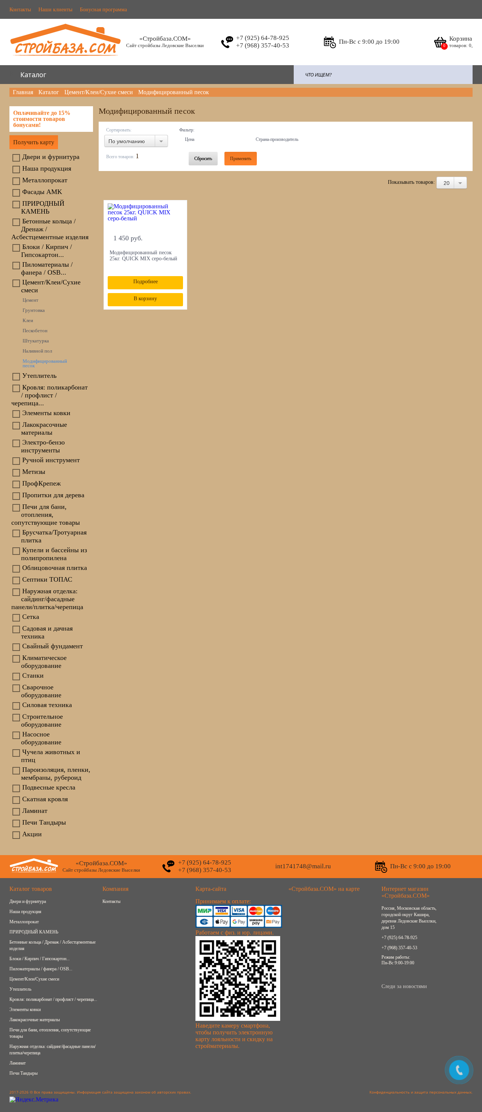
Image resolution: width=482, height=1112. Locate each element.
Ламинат (34, 810)
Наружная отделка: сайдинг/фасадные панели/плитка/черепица (47, 599)
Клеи (28, 320)
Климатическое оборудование (44, 661)
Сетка (30, 616)
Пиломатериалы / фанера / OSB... (47, 268)
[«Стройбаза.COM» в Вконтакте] (385, 977)
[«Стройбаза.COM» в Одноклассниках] (404, 977)
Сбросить (203, 158)
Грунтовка (34, 310)
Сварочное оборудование (41, 691)
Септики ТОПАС (47, 579)
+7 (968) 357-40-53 (399, 947)
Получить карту (33, 142)
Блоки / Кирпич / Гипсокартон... (46, 250)
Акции (32, 834)
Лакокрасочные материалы (44, 428)
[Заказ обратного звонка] (226, 42)
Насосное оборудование (41, 738)
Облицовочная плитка (54, 567)
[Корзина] (439, 42)
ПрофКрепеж (41, 483)
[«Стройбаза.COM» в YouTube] (440, 977)
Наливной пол (37, 351)
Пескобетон (35, 330)
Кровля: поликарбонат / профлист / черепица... (49, 395)
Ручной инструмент (51, 460)
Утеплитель (39, 375)
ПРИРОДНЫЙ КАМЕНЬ (42, 207)
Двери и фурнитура (50, 156)
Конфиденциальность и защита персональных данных (420, 1092)
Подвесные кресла (48, 787)
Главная (23, 92)
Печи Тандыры (44, 822)
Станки (33, 675)
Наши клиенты (55, 9)
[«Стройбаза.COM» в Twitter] (422, 977)
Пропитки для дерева (53, 495)
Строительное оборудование (42, 720)
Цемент (30, 300)
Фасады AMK (42, 192)
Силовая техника (47, 705)
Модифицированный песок (45, 363)
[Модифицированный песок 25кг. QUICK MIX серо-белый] (145, 216)
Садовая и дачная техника (47, 632)
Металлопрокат (44, 180)
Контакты (20, 9)
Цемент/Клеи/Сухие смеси (51, 286)
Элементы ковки (46, 413)
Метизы (33, 471)
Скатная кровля (45, 799)
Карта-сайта (210, 889)
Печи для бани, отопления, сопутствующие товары (45, 514)
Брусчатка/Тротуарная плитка (54, 536)
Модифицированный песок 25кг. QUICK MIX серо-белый (143, 255)
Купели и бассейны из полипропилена (54, 554)
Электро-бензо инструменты (43, 446)
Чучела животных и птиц (50, 756)
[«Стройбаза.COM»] (65, 60)
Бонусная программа (103, 9)
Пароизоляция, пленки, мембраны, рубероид (55, 773)
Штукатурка (36, 341)
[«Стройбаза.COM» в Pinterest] (459, 977)
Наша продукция (46, 168)
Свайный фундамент (52, 646)
